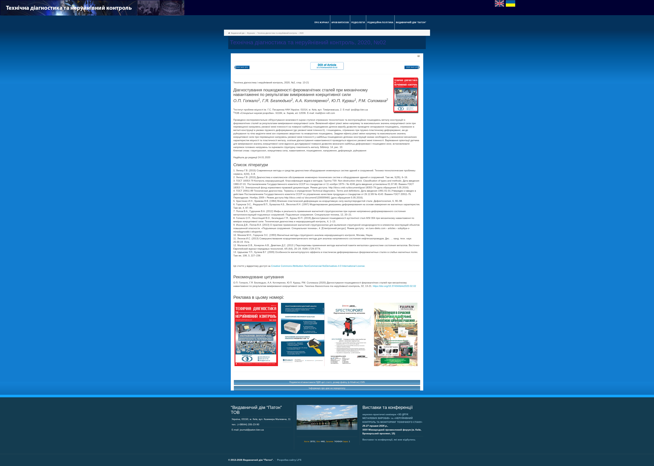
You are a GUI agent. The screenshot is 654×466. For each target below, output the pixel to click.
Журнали (251, 33)
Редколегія (358, 22)
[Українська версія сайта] (510, 3)
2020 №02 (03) (412, 67)
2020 (301, 33)
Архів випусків (340, 22)
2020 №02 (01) (242, 67)
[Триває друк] (418, 55)
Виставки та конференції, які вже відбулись (389, 439)
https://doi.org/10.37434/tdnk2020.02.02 (394, 286)
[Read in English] (499, 3)
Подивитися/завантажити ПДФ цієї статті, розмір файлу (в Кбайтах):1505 (327, 382)
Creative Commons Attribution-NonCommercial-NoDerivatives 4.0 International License (318, 266)
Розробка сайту (289, 460)
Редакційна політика (380, 22)
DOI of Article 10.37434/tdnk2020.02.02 (327, 65)
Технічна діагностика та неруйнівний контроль (277, 33)
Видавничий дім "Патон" (411, 22)
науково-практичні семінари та (392, 418)
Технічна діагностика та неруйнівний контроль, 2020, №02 (308, 42)
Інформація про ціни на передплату (327, 388)
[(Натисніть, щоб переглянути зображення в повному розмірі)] (256, 334)
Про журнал (321, 22)
